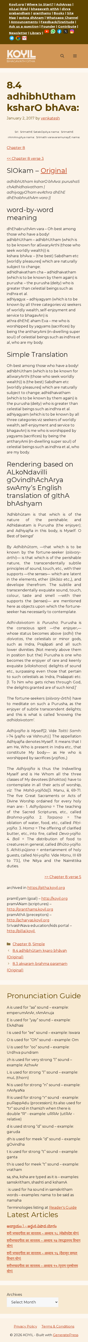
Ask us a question (24, 26)
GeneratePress (65, 1335)
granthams (42, 13)
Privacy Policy (25, 1326)
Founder (48, 26)
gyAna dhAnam (31, 17)
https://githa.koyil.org (46, 888)
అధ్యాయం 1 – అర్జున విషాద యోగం (32, 1226)
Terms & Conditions (58, 1326)
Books (59, 13)
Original (54, 170)
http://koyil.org (54, 898)
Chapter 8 (16, 148)
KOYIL (21, 53)
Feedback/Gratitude (57, 22)
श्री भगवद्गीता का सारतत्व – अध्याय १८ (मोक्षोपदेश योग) (43, 1233)
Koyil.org (16, 4)
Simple (38, 944)
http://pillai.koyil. (21, 931)
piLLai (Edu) (18, 9)
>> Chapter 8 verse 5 (62, 877)
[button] (62, 56)
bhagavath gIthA (45, 9)
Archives (14, 1294)
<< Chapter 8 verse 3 (25, 158)
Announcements (24, 22)
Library (35, 33)
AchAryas (64, 4)
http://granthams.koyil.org (30, 909)
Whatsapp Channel (62, 17)
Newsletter (18, 33)
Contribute (67, 26)
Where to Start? (40, 4)
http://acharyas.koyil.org (28, 920)
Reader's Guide (63, 1207)
